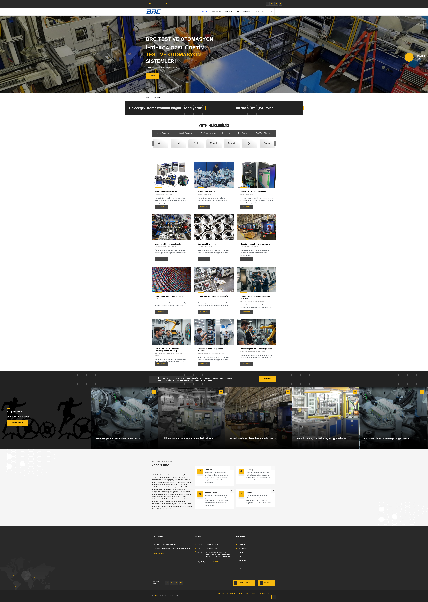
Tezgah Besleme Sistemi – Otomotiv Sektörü (253, 438)
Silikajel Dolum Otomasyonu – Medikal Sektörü (188, 438)
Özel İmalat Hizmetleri (207, 244)
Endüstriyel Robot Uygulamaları (168, 244)
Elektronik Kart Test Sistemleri (253, 191)
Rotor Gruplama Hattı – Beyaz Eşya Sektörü (119, 438)
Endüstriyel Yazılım (208, 133)
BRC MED (266, 582)
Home (147, 97)
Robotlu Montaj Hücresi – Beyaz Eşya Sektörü (321, 438)
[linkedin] (276, 4)
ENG (263, 11)
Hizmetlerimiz (216, 11)
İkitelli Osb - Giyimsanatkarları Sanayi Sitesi (183, 4)
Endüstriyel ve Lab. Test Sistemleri (236, 133)
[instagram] (272, 4)
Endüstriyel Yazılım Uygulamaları (169, 296)
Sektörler (228, 11)
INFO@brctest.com (158, 4)
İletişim (256, 11)
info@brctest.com (212, 548)
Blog (237, 11)
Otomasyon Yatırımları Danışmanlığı (213, 296)
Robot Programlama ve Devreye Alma (256, 349)
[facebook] (268, 4)
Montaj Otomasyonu (164, 133)
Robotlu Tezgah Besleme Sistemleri (255, 244)
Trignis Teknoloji (244, 582)
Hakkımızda (246, 11)
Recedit (156, 595)
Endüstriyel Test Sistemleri (166, 191)
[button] (288, 418)
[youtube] (280, 4)
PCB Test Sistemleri (264, 133)
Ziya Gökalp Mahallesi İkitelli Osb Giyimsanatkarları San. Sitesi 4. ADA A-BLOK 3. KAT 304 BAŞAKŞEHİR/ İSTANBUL (219, 555)
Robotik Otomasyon (186, 133)
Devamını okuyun (160, 553)
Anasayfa (205, 11)
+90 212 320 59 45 (207, 4)
